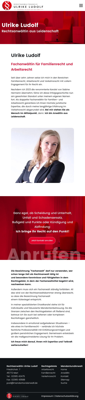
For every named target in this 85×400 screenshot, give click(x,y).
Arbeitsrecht (47, 369)
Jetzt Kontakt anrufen (42, 240)
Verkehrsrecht (48, 376)
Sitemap (65, 379)
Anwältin (65, 373)
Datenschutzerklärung (66, 396)
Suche (64, 383)
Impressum (47, 396)
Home (64, 369)
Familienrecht (48, 373)
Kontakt (64, 376)
